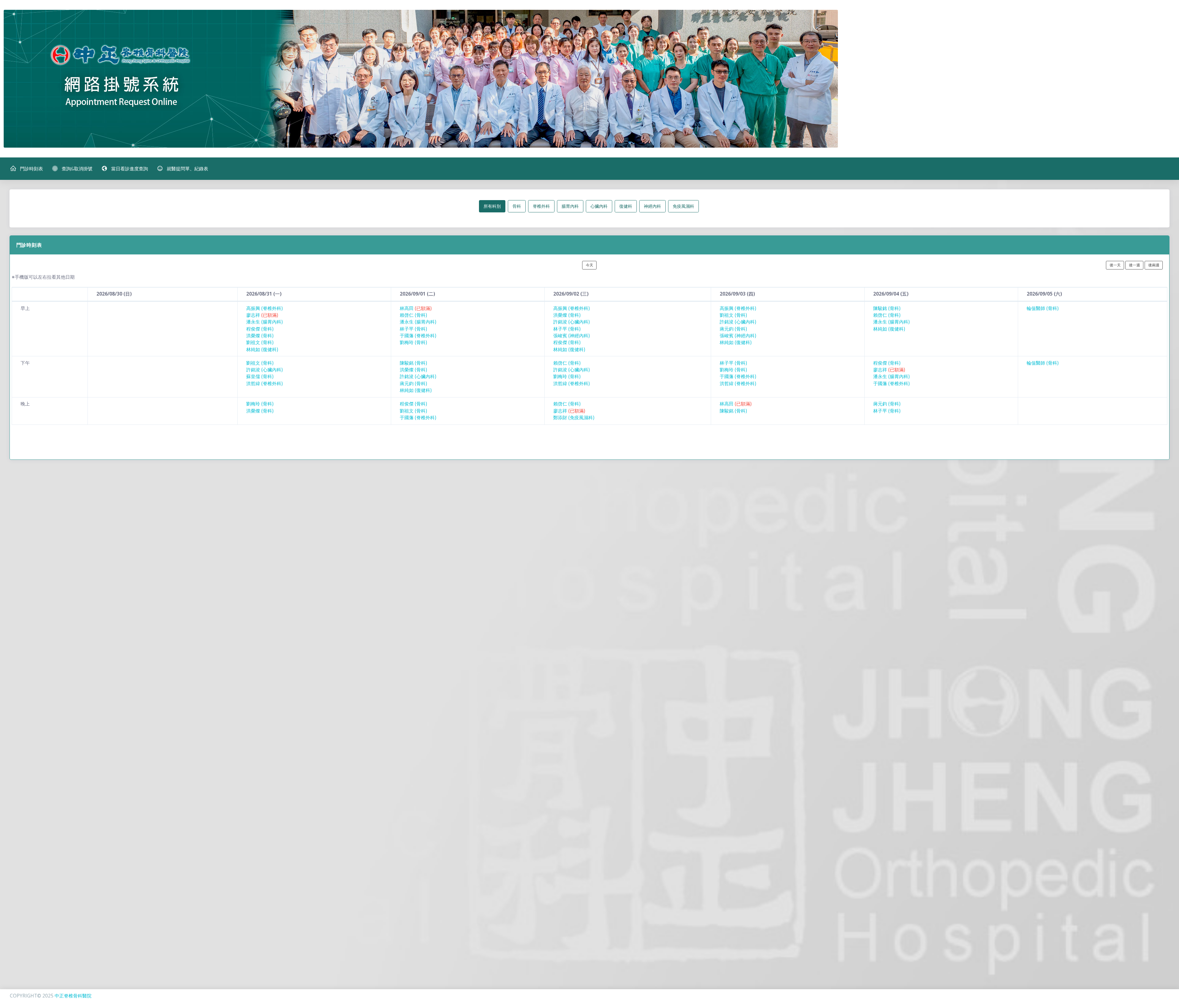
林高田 (416, 308)
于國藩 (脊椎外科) (418, 335)
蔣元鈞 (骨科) (733, 329)
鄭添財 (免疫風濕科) (573, 417)
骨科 (516, 206)
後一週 (1134, 265)
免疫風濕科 (683, 206)
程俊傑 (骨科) (260, 329)
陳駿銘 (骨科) (887, 308)
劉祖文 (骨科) (260, 342)
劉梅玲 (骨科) (413, 342)
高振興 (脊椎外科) (264, 308)
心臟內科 (599, 206)
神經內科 (652, 206)
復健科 (625, 206)
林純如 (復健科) (262, 349)
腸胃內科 (570, 206)
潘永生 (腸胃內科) (264, 322)
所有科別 (492, 206)
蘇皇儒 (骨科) (260, 376)
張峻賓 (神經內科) (571, 335)
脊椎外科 (541, 206)
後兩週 (1153, 265)
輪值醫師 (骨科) (1043, 308)
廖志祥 (262, 315)
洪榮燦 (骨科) (260, 335)
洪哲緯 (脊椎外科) (264, 383)
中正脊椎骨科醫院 (73, 996)
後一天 (1115, 265)
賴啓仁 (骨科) (413, 315)
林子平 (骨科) (413, 329)
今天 (589, 265)
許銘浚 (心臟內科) (571, 322)
